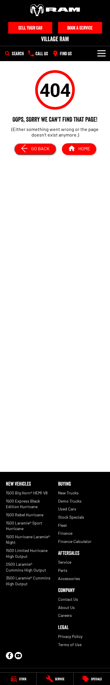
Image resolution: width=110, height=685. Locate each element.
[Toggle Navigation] (101, 53)
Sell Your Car (30, 28)
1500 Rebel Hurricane (24, 514)
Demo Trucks (70, 500)
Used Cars (67, 508)
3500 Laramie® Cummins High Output (28, 580)
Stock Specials (71, 517)
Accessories (69, 578)
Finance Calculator (75, 541)
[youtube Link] (18, 655)
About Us (66, 607)
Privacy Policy (70, 636)
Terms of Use (70, 644)
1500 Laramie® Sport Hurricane (24, 525)
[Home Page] (55, 10)
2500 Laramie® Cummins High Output (26, 567)
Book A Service (80, 28)
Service (64, 562)
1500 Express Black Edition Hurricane (23, 503)
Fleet (62, 525)
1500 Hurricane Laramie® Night (28, 539)
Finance (65, 533)
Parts (62, 570)
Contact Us (68, 599)
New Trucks (68, 492)
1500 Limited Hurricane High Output (27, 553)
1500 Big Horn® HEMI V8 (27, 492)
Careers (65, 615)
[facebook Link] (9, 655)
